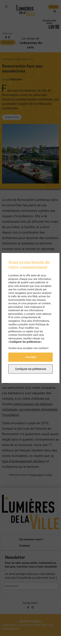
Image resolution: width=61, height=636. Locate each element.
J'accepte (30, 357)
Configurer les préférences (30, 369)
